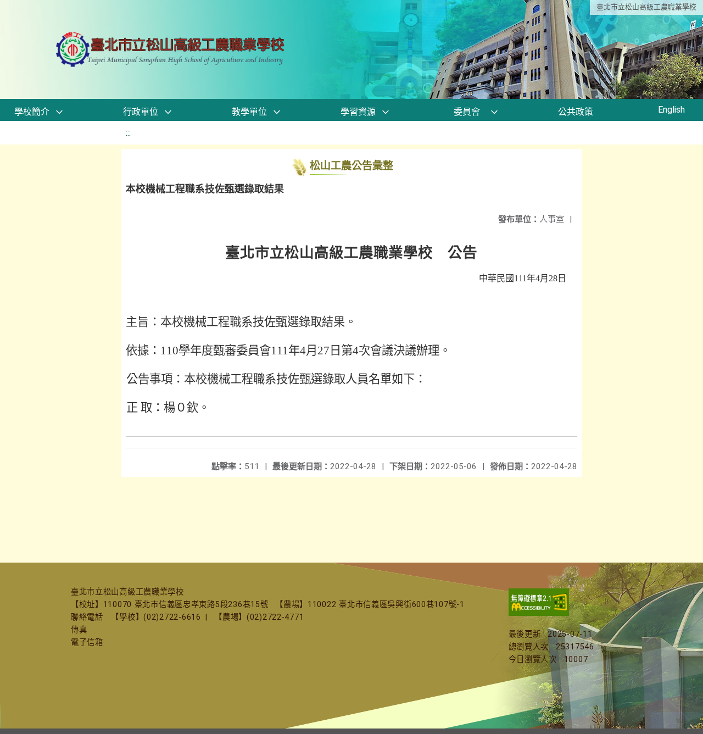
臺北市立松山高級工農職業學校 (646, 7)
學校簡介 (31, 112)
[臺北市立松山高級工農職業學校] (171, 49)
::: (128, 132)
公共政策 (575, 112)
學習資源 (358, 112)
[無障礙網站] (539, 613)
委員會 (467, 112)
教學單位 (249, 112)
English (671, 109)
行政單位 (140, 112)
